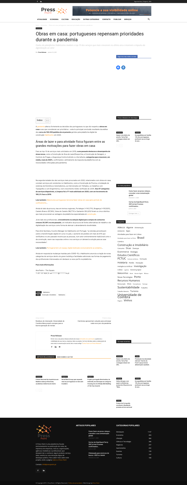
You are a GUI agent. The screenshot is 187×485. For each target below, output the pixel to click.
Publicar (117, 19)
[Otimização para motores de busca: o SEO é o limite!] (81, 456)
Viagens (120, 301)
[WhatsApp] (67, 308)
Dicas (128, 248)
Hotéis (131, 263)
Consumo (121, 248)
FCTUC (122, 258)
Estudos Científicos (128, 255)
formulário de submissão (86, 339)
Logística (126, 270)
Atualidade (42, 19)
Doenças (136, 248)
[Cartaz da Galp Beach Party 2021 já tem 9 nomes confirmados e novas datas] (121, 204)
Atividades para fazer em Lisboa (129, 234)
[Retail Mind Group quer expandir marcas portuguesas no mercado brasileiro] (73, 369)
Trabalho (144, 288)
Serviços (127, 19)
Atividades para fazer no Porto (127, 238)
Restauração (122, 284)
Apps (128, 231)
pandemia (41, 126)
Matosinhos (123, 273)
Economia (44, 25)
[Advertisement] (73, 110)
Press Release (42, 52)
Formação (143, 259)
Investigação (140, 266)
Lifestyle (119, 378)
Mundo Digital (139, 273)
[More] (82, 308)
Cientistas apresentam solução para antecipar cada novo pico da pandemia (94, 322)
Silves (129, 284)
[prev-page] (37, 390)
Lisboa (120, 270)
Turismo (138, 132)
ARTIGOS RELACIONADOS (46, 357)
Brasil (140, 238)
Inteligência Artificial (125, 266)
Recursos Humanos (129, 280)
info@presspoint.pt (49, 464)
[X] (57, 308)
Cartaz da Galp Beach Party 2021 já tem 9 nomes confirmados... (138, 204)
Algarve (129, 227)
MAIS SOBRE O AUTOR (65, 357)
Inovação (139, 263)
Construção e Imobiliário (49, 295)
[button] (148, 19)
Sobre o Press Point (60, 460)
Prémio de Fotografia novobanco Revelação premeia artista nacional (124, 405)
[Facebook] (37, 1)
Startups (145, 284)
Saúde (137, 356)
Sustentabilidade (128, 287)
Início (37, 25)
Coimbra (121, 242)
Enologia (134, 252)
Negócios (64, 376)
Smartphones (137, 284)
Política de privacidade (75, 483)
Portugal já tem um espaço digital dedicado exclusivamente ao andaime (74, 248)
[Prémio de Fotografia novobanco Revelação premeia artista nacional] (124, 396)
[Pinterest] (62, 308)
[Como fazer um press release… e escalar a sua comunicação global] (121, 194)
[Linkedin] (41, 1)
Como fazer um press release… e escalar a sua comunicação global (140, 193)
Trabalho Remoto (123, 291)
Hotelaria (122, 262)
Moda (131, 273)
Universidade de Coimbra (129, 296)
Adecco (121, 227)
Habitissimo (49, 135)
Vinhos (128, 300)
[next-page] (40, 390)
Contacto (106, 19)
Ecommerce (123, 252)
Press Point (96, 483)
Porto (137, 277)
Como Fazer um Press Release (91, 343)
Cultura (119, 400)
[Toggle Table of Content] (46, 120)
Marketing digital (135, 270)
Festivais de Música (132, 259)
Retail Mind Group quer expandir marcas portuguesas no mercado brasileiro (72, 382)
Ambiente (119, 132)
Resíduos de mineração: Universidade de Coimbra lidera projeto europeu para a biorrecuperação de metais (50, 323)
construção (91, 214)
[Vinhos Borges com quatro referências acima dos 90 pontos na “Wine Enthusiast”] (124, 373)
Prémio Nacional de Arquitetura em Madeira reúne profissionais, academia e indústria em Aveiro (47, 382)
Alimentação (139, 228)
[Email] (77, 308)
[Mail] (60, 347)
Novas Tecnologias (125, 277)
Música (146, 273)
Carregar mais (133, 213)
